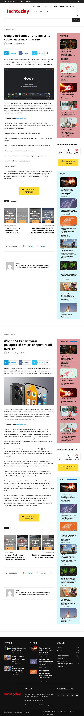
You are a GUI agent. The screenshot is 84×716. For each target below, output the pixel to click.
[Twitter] (73, 1)
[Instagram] (70, 1)
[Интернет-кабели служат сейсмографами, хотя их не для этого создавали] (68, 203)
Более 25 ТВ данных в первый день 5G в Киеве (68, 113)
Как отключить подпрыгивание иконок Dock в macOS (19, 648)
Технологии (13, 201)
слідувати (68, 149)
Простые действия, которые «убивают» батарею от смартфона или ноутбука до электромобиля (68, 192)
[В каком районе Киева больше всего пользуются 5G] (68, 87)
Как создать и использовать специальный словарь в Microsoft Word (47, 216)
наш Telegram (21, 118)
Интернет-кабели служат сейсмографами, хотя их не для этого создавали (69, 212)
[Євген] (5, 43)
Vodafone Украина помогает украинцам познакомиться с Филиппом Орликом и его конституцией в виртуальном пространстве (68, 55)
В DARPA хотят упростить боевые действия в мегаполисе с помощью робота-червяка (35, 216)
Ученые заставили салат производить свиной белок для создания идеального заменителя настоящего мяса (69, 275)
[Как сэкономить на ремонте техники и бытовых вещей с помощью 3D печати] (7, 668)
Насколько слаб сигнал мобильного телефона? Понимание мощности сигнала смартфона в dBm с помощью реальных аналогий (68, 254)
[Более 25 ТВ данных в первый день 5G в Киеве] (68, 105)
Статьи (63, 187)
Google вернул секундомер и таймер (22, 215)
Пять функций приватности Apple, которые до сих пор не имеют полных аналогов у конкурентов (68, 296)
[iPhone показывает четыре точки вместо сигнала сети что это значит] (7, 657)
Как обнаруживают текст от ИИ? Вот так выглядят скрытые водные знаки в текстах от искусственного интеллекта (68, 232)
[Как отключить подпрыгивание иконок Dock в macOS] (7, 648)
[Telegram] (67, 695)
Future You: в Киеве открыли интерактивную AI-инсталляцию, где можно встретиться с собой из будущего (68, 132)
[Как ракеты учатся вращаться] (68, 307)
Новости (12, 29)
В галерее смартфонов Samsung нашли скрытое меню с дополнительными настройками (10, 216)
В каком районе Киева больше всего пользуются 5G (68, 96)
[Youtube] (79, 1)
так (60, 149)
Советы (48, 222)
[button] (77, 16)
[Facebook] (67, 1)
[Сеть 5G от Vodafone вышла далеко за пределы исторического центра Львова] (68, 68)
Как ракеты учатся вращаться (66, 315)
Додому (6, 29)
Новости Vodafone (67, 49)
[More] (47, 53)
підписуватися (78, 149)
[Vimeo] (76, 1)
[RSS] (63, 695)
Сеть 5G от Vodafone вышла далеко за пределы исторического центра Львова (68, 77)
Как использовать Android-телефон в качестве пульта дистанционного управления (42, 230)
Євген (10, 43)
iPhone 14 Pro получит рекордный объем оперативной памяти (12, 230)
